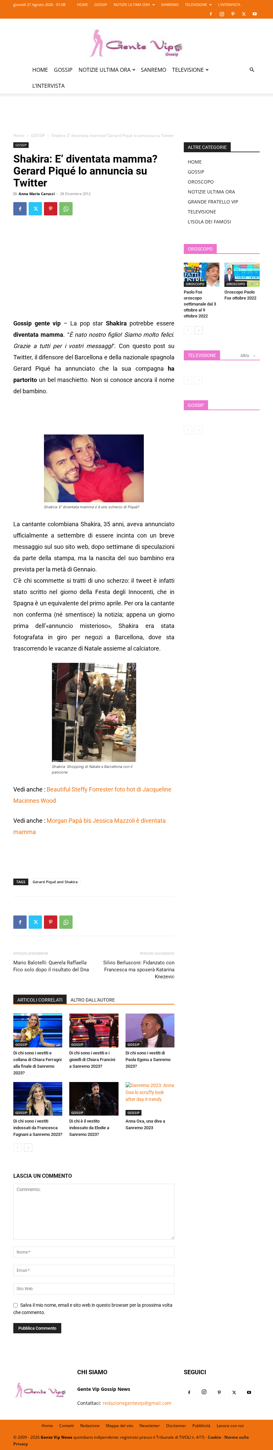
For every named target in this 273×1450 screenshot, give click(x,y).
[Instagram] (222, 14)
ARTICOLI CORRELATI (40, 1000)
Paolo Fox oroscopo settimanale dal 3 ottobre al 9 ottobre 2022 (200, 304)
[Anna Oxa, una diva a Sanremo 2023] (150, 1099)
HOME (82, 4)
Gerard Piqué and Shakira (55, 881)
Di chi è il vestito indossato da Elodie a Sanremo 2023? (89, 1128)
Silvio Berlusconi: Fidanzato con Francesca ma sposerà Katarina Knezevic (138, 970)
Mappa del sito (119, 1425)
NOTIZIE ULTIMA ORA (132, 4)
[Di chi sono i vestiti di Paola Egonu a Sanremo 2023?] (150, 1030)
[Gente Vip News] (136, 40)
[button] (252, 70)
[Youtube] (255, 14)
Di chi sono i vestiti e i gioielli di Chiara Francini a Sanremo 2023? (92, 1059)
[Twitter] (244, 14)
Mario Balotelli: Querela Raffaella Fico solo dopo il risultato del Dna (51, 966)
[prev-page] (17, 1148)
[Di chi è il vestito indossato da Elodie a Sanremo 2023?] (93, 1099)
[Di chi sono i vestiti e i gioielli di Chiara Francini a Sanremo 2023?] (93, 1030)
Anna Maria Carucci (37, 193)
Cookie (214, 1437)
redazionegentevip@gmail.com (137, 1403)
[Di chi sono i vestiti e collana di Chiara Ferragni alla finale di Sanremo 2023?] (37, 1030)
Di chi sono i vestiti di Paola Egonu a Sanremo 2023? (148, 1059)
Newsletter (149, 1425)
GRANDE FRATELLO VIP (213, 201)
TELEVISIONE (196, 4)
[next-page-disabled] (198, 380)
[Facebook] (211, 14)
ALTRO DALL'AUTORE (93, 1000)
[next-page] (28, 1148)
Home (19, 135)
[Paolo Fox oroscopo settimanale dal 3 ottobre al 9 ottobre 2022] (201, 275)
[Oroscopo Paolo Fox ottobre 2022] (242, 275)
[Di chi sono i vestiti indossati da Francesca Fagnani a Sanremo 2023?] (37, 1099)
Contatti (66, 1425)
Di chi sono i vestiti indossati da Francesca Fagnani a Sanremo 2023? (37, 1128)
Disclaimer (176, 1425)
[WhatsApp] (66, 208)
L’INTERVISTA (229, 4)
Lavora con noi (230, 1425)
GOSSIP (100, 4)
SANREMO (170, 4)
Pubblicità (201, 1425)
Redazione (90, 1425)
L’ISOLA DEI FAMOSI (209, 221)
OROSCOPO (201, 182)
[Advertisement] (136, 117)
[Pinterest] (233, 14)
